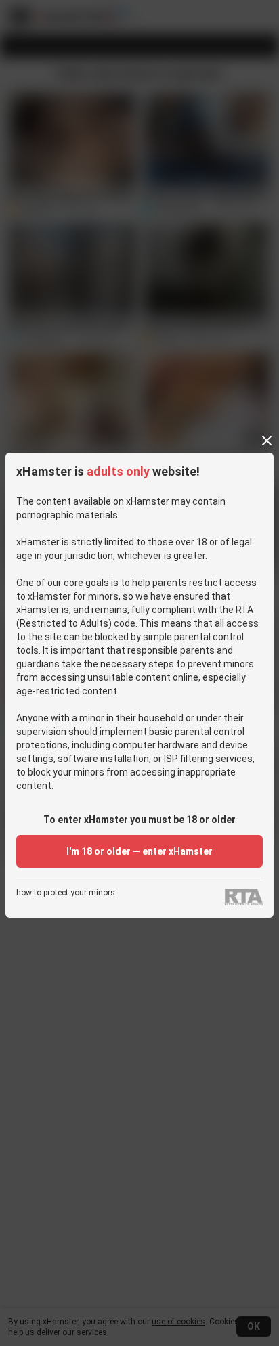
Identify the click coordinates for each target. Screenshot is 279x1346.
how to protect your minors (65, 893)
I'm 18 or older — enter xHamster (139, 851)
